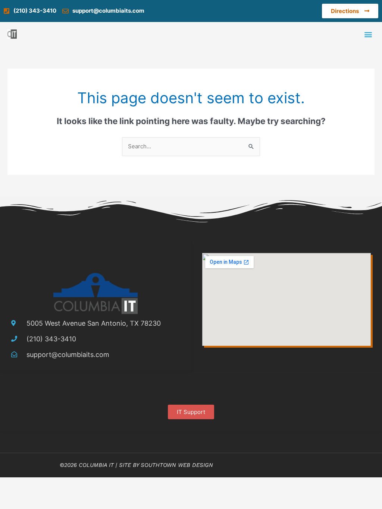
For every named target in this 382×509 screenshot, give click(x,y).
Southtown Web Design (177, 465)
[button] (368, 34)
